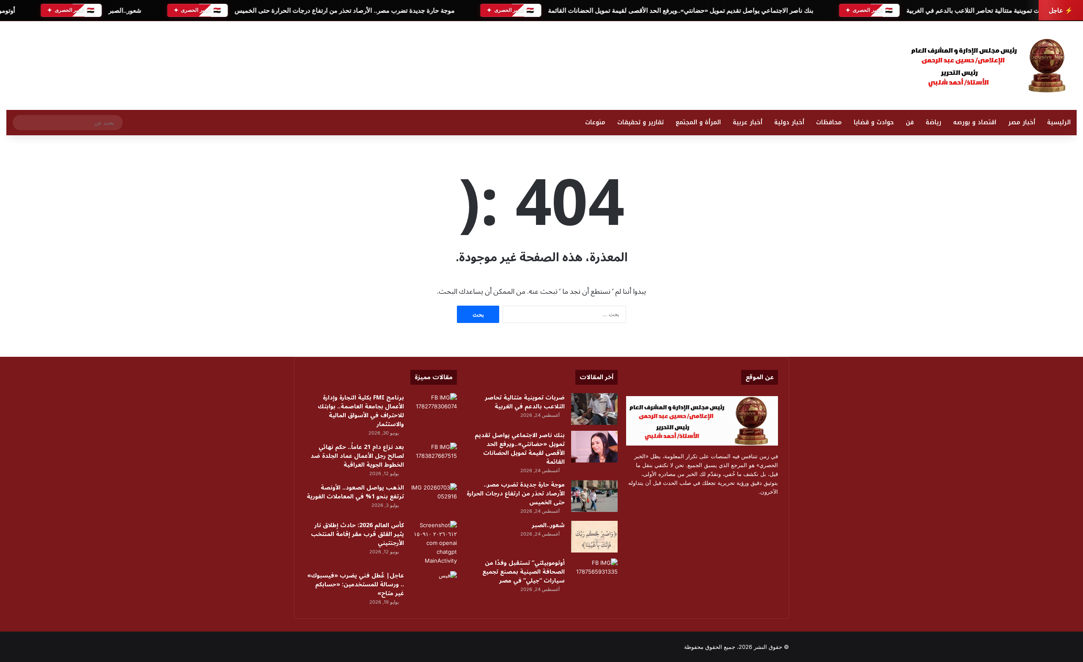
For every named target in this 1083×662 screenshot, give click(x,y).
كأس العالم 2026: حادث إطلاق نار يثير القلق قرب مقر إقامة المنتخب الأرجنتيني (357, 534)
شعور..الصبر (124, 10)
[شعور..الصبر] (594, 537)
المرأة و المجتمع (698, 122)
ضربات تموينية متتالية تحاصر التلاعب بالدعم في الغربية (979, 10)
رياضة (933, 122)
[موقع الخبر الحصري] (992, 65)
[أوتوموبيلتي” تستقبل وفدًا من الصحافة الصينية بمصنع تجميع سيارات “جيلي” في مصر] (594, 574)
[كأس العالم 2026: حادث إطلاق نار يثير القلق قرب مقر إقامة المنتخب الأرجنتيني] (433, 543)
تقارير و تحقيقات (640, 122)
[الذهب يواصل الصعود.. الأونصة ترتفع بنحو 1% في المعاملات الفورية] (433, 499)
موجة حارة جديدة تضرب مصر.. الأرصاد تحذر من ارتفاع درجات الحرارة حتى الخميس (344, 10)
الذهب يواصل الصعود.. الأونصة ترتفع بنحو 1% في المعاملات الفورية (355, 492)
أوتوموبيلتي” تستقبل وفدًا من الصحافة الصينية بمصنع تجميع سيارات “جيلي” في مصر (523, 572)
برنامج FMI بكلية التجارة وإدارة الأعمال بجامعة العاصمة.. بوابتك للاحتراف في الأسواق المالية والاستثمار (361, 410)
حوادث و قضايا (874, 122)
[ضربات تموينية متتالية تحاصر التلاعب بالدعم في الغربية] (594, 409)
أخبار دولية (789, 122)
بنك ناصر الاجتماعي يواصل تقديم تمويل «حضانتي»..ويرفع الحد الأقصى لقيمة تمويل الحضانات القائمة (680, 10)
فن (910, 122)
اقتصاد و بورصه (974, 122)
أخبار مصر (1021, 122)
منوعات (595, 122)
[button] (709, 63)
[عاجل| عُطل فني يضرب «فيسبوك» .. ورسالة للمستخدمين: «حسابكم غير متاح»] (433, 587)
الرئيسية (1059, 122)
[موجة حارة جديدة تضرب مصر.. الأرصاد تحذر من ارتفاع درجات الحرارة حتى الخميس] (594, 496)
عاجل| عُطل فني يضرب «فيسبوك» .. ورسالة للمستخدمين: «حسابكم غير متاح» (355, 584)
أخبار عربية (747, 122)
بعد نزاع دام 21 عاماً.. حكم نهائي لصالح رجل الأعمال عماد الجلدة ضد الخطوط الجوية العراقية (357, 456)
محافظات (829, 122)
